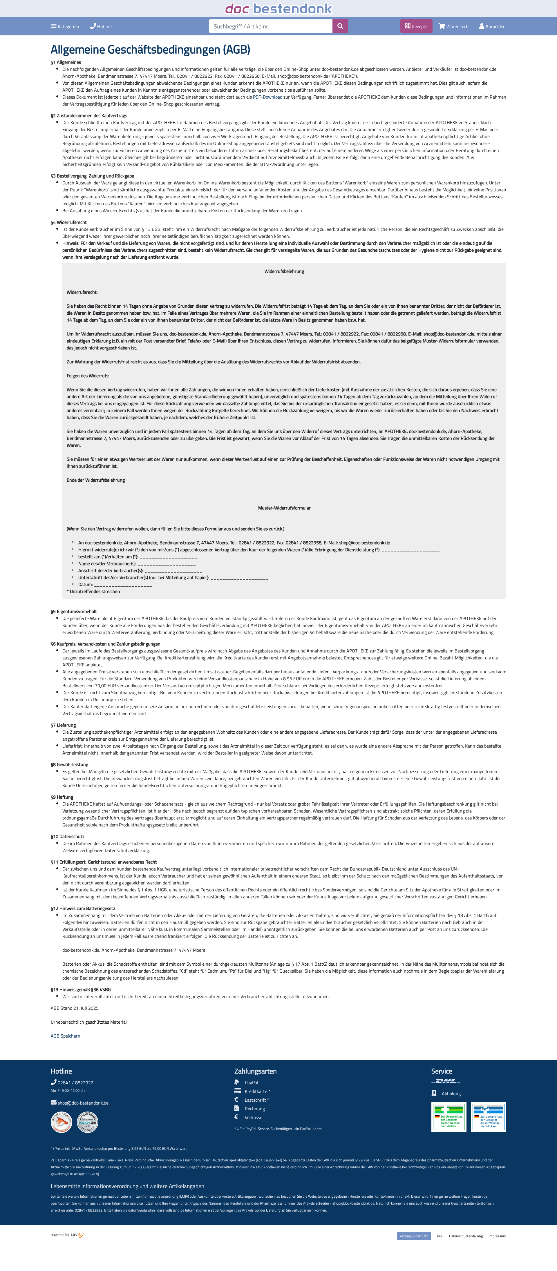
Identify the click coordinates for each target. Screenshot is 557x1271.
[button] (65, 26)
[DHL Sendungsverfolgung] (468, 1081)
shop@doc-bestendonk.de (83, 1102)
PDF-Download (267, 97)
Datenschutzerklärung (466, 1235)
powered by (60, 1234)
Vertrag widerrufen (414, 1235)
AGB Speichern (65, 1035)
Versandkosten (95, 1148)
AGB (440, 1235)
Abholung (451, 1093)
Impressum (497, 1235)
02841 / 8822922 (72, 1086)
